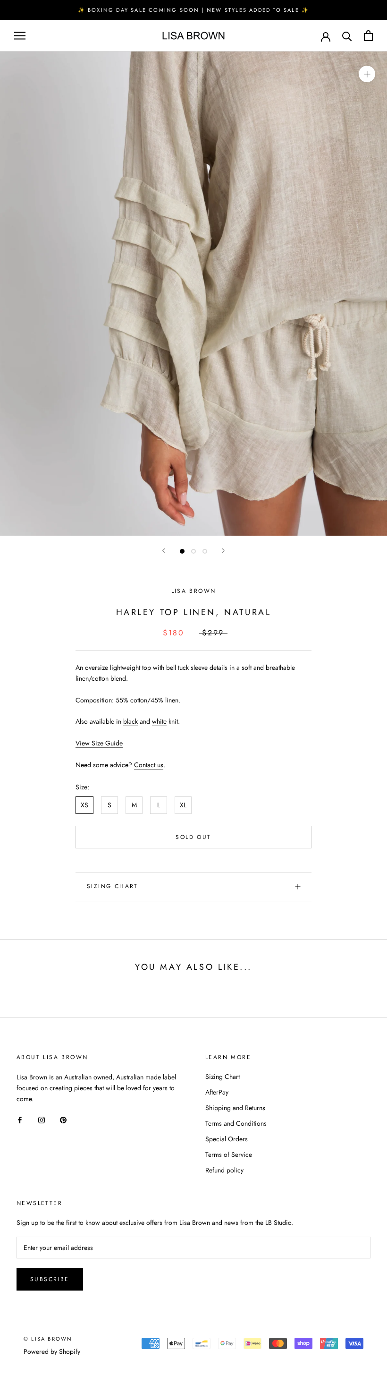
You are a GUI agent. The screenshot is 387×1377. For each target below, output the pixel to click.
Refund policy (224, 1170)
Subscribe (49, 1279)
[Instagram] (41, 1119)
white (159, 721)
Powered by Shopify (52, 1351)
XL (183, 805)
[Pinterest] (63, 1119)
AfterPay (216, 1092)
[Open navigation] (19, 36)
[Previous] (163, 550)
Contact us (148, 765)
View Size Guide (99, 743)
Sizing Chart (112, 886)
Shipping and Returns (235, 1107)
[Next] (223, 550)
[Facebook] (20, 1119)
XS (84, 805)
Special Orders (226, 1139)
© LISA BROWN (48, 1339)
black (130, 721)
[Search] (347, 36)
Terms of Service (228, 1154)
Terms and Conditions (236, 1123)
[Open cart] (368, 35)
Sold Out (193, 837)
